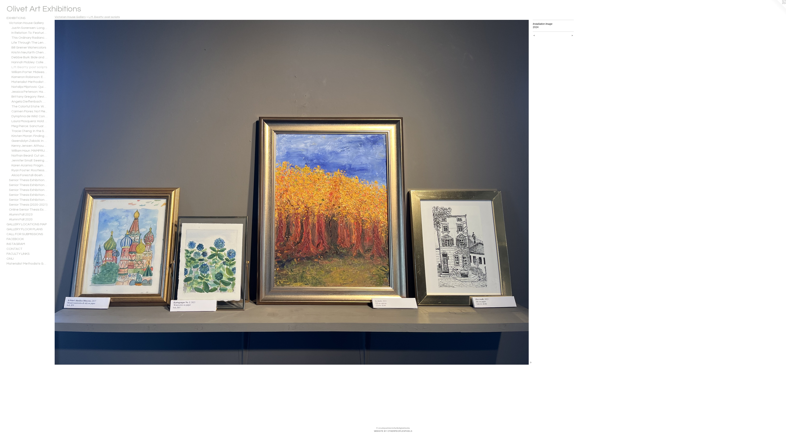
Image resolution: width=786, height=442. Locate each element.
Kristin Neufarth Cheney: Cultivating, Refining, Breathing (29, 52)
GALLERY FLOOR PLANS (25, 229)
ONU (10, 258)
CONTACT (15, 248)
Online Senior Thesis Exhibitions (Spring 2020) (28, 209)
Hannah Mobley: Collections (29, 62)
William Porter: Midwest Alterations (29, 72)
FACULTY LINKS (18, 253)
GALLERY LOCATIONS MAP (27, 224)
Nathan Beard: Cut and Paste (29, 155)
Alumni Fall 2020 (21, 219)
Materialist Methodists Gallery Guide (27, 263)
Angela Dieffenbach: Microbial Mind (29, 101)
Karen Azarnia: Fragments (29, 165)
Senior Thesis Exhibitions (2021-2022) (28, 199)
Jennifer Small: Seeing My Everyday (29, 160)
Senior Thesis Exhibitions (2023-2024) (28, 190)
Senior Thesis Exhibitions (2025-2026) (28, 180)
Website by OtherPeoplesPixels (393, 431)
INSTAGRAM (16, 244)
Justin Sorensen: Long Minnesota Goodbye (29, 27)
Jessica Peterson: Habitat (29, 91)
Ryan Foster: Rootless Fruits (29, 170)
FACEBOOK (15, 239)
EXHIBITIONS (16, 18)
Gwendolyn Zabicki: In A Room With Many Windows (29, 140)
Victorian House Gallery (26, 23)
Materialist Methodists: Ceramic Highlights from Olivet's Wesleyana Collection (29, 81)
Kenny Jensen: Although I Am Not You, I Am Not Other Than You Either (29, 145)
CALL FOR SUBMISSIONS (25, 234)
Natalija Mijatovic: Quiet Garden (29, 86)
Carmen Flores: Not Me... (29, 111)
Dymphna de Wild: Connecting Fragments (29, 116)
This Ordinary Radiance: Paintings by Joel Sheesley (29, 37)
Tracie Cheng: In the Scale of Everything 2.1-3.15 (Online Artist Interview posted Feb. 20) (29, 131)
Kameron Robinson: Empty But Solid (29, 77)
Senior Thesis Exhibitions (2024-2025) (28, 185)
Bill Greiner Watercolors (28, 47)
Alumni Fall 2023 (21, 214)
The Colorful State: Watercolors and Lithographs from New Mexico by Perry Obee (29, 106)
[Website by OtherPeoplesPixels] (778, 8)
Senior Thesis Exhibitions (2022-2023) (28, 194)
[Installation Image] (292, 192)
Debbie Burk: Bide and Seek (29, 57)
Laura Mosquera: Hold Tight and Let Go (29, 121)
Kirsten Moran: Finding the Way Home (29, 136)
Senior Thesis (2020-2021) (28, 204)
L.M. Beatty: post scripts (29, 67)
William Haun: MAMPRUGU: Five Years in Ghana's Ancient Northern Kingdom (29, 150)
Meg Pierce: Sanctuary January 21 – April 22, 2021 (29, 126)
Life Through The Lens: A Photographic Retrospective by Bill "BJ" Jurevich (29, 42)
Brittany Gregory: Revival (29, 96)
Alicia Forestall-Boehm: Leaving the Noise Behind (29, 175)
